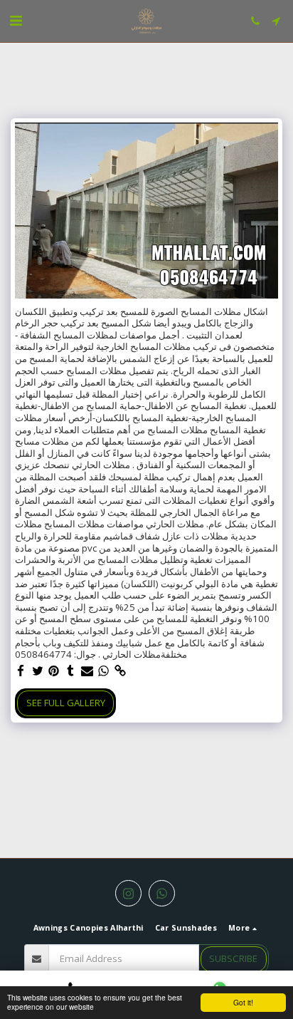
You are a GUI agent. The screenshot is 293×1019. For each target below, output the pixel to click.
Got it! (243, 1002)
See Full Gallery (65, 702)
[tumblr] (71, 671)
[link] (120, 671)
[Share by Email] (87, 671)
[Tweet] (37, 671)
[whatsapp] (103, 671)
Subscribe (233, 958)
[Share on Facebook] (21, 671)
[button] (16, 20)
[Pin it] (54, 671)
